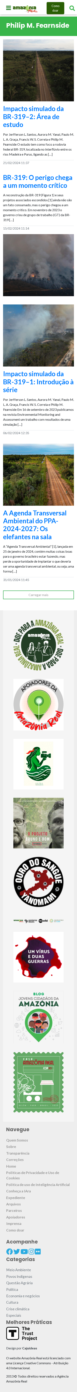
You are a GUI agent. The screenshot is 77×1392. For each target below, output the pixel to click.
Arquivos (13, 1204)
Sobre (11, 1146)
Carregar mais (38, 595)
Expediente (15, 1198)
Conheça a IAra (18, 1191)
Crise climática (17, 1309)
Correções (15, 1159)
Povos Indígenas (19, 1276)
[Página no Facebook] (9, 1252)
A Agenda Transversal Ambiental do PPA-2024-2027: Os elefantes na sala (35, 525)
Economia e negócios (23, 1296)
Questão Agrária (19, 1283)
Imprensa (13, 1223)
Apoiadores (15, 1217)
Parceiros (14, 1210)
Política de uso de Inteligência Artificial (38, 1184)
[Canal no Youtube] (24, 1252)
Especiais (13, 1315)
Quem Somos (17, 1140)
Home (11, 1166)
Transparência (17, 1153)
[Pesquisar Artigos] (72, 8)
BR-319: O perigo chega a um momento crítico (37, 181)
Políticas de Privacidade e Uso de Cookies (32, 1175)
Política (12, 1289)
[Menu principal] (8, 8)
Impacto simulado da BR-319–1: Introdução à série (38, 382)
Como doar (56, 8)
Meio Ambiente (18, 1270)
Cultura (12, 1302)
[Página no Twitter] (16, 1252)
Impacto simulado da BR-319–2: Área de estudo (33, 116)
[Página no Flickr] (38, 1252)
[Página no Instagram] (31, 1252)
